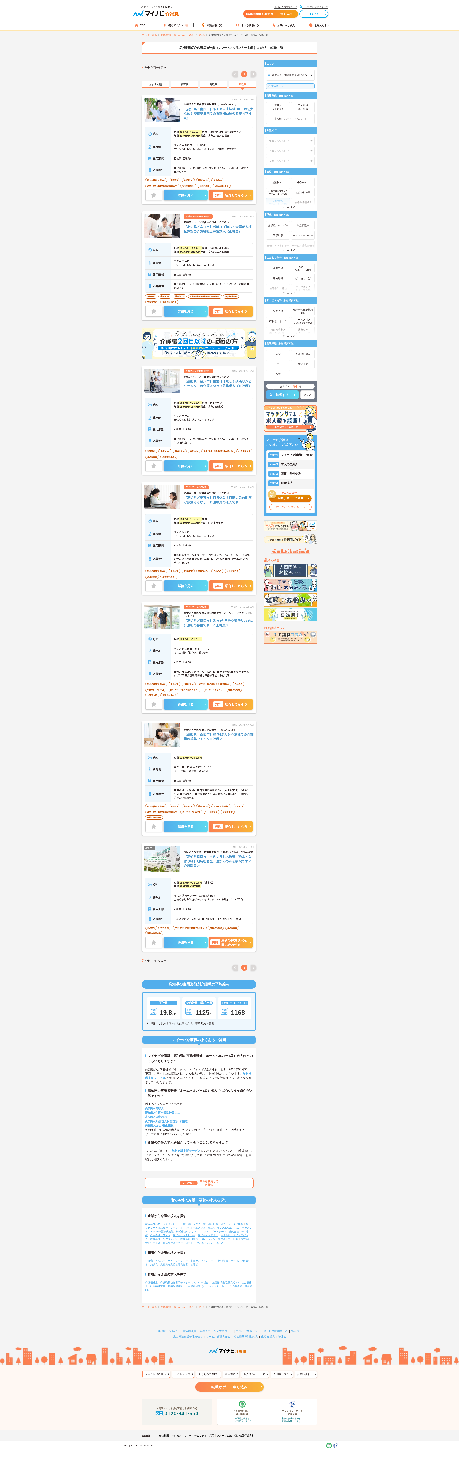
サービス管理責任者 (218, 1336)
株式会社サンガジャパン (164, 1239)
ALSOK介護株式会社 (162, 1231)
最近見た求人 (321, 25)
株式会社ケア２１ (208, 1235)
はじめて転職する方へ (290, 506)
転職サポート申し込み (229, 1387)
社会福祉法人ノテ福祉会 (209, 1242)
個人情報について (254, 1374)
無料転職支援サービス (186, 1150)
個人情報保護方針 (244, 1435)
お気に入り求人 (286, 25)
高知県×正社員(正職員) (159, 1125)
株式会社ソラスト (160, 1235)
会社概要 (164, 1435)
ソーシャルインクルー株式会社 (187, 1227)
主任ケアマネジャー (201, 1260)
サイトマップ (182, 1374)
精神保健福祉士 (176, 1286)
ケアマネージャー (178, 1260)
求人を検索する (250, 25)
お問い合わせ (305, 1374)
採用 (211, 1435)
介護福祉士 (151, 1282)
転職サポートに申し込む (269, 13)
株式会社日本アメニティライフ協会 (223, 1224)
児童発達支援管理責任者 (174, 1264)
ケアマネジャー (223, 1331)
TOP (142, 25)
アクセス (177, 1435)
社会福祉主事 (157, 1286)
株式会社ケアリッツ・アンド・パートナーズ (201, 1231)
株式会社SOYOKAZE (220, 1227)
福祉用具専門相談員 (246, 1336)
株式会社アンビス (228, 1239)
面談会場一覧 (214, 25)
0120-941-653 (181, 1413)
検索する (282, 395)
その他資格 (236, 1286)
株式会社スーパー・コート (178, 1242)
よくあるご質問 (207, 1374)
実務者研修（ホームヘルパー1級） (207, 1286)
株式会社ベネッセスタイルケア (162, 1224)
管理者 (194, 1264)
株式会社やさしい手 (184, 1235)
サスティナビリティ (195, 1435)
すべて (278, 86)
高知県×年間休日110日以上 (162, 1112)
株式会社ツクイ (191, 1224)
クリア (307, 394)
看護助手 (205, 1331)
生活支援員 (268, 1336)
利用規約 (230, 1374)
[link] (155, 84)
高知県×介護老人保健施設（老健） (167, 1121)
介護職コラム (281, 1374)
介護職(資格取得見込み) (225, 1282)
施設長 (154, 1264)
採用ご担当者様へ (155, 1374)
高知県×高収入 (154, 1108)
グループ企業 (224, 1435)
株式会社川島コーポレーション (198, 1239)
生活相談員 (222, 1260)
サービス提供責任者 (276, 1331)
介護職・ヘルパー (155, 1260)
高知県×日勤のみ (156, 1116)
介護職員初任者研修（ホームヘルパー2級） (184, 1282)
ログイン (313, 13)
